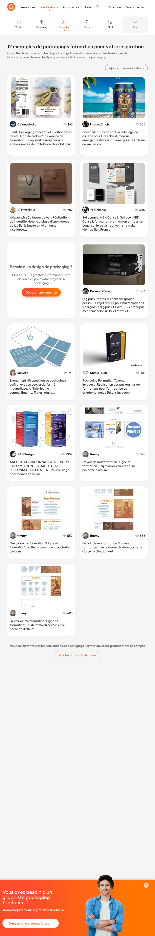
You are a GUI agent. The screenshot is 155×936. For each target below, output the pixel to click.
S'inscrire (114, 7)
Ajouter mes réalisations (126, 68)
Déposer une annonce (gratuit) (30, 923)
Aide (87, 7)
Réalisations (49, 7)
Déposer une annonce (41, 292)
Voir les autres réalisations (77, 655)
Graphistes (71, 7)
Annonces (28, 7)
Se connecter (135, 7)
